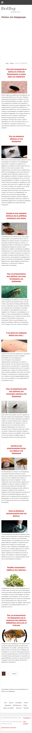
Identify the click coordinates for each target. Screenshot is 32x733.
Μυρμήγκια (8, 705)
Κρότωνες (18, 708)
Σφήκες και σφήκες (8, 708)
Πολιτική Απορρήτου (5, 727)
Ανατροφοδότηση (26, 717)
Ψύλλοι (26, 702)
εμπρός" (14, 673)
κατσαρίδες (18, 702)
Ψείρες (25, 705)
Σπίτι (5, 702)
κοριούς (11, 702)
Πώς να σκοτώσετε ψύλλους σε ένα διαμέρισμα (16, 138)
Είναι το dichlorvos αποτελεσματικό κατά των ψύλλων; (16, 513)
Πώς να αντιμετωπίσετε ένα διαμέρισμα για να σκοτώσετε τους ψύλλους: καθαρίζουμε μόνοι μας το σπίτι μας (16, 620)
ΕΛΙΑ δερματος (17, 705)
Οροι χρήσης (13, 727)
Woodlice (26, 708)
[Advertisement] (16, 37)
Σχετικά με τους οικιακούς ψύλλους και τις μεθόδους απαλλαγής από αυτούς (16, 215)
